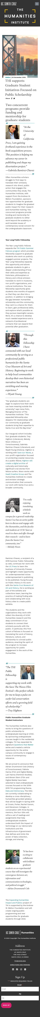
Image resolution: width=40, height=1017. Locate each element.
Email (20, 985)
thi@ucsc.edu (20, 961)
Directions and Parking (20, 965)
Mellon (7, 77)
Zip (20, 994)
